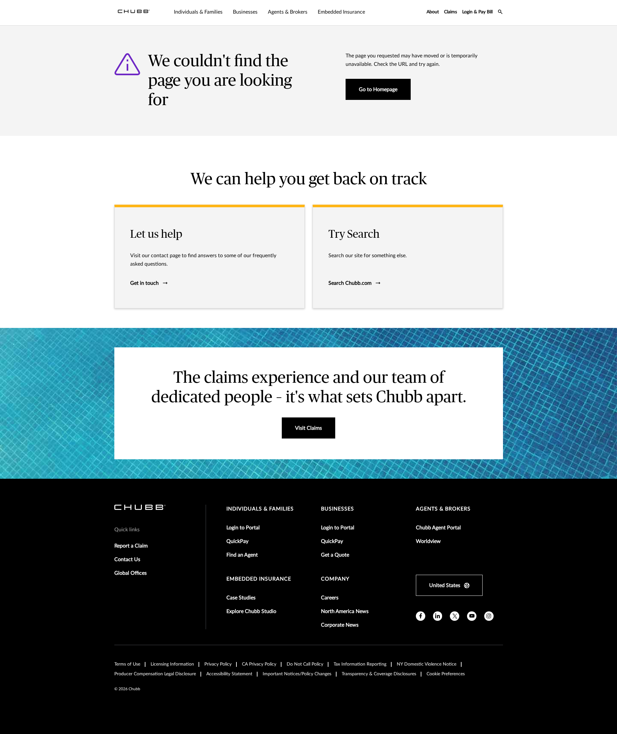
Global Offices (130, 573)
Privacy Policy (218, 664)
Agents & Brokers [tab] (287, 12)
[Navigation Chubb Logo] (133, 12)
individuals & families (260, 508)
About (433, 12)
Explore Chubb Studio (251, 611)
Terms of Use (127, 664)
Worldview (428, 541)
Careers (329, 597)
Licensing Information (172, 664)
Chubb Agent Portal (438, 527)
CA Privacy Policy (259, 664)
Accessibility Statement (229, 674)
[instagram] (489, 616)
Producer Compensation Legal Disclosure (155, 674)
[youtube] (471, 616)
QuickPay (237, 541)
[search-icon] (500, 12)
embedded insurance (258, 579)
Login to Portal (243, 527)
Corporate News (340, 625)
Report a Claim (131, 545)
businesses (337, 508)
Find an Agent (242, 555)
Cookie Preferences (446, 674)
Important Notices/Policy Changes (297, 674)
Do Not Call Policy (305, 664)
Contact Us (127, 559)
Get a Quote (335, 555)
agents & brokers (443, 508)
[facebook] (420, 616)
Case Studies (241, 597)
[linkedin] (437, 616)
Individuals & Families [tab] (198, 12)
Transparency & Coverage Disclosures (379, 674)
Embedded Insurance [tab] (341, 12)
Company (335, 579)
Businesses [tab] (245, 12)
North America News (345, 611)
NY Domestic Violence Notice (426, 664)
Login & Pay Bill (477, 12)
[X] (454, 616)
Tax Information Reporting (360, 664)
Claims (450, 12)
